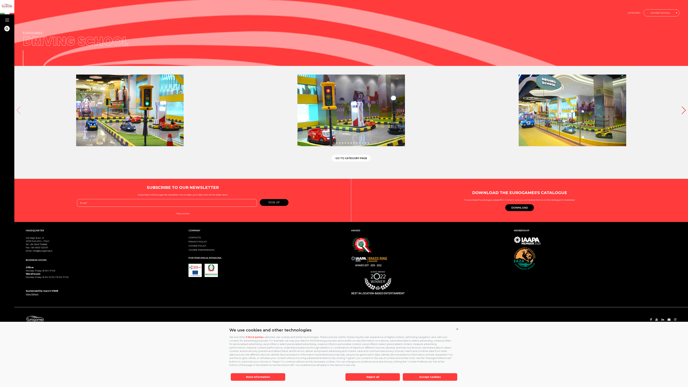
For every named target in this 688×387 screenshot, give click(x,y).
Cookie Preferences (201, 250)
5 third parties (255, 337)
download (519, 207)
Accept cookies (430, 377)
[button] (457, 329)
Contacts (194, 237)
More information (258, 377)
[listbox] (661, 13)
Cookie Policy (197, 245)
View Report (32, 294)
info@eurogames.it (42, 250)
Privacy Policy (197, 241)
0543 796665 (40, 244)
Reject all (372, 377)
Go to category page (351, 158)
